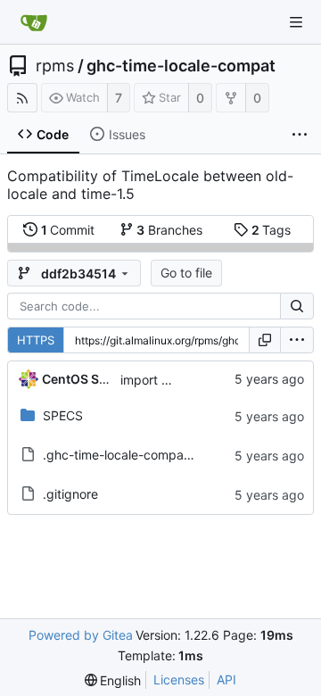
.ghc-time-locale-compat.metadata (145, 454)
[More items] (299, 134)
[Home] (34, 22)
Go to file (186, 272)
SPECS (63, 415)
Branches (169, 229)
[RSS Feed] (22, 97)
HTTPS (35, 340)
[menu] (297, 340)
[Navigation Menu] (296, 22)
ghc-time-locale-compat (181, 66)
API (226, 679)
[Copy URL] (265, 340)
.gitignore (70, 493)
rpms (55, 66)
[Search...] (297, 306)
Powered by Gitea (81, 634)
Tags (271, 229)
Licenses (178, 679)
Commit (68, 229)
